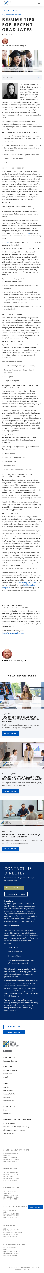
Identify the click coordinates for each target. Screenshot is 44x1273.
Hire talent (14, 888)
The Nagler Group (9, 1133)
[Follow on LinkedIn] (7, 1051)
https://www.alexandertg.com (13, 633)
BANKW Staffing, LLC (20, 45)
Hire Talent (14, 1027)
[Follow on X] (10, 1051)
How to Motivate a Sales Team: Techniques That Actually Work (22, 778)
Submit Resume (16, 894)
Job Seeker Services (10, 1070)
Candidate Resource (13, 15)
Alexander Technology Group (14, 1130)
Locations (6, 1097)
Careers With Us (9, 1094)
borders (27, 233)
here (7, 242)
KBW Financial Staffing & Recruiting (16, 1127)
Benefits (6, 1077)
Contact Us (7, 1113)
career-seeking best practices (27, 582)
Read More (10, 733)
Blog (3, 15)
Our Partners (8, 1090)
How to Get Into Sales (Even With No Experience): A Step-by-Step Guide (21, 719)
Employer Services (10, 1061)
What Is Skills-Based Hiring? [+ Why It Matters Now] (21, 835)
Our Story (7, 1087)
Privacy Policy (8, 1101)
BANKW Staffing (9, 1123)
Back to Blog (11, 10)
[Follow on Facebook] (4, 1051)
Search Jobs (7, 1074)
